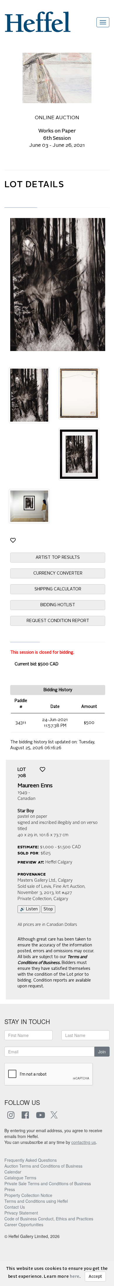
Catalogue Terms (20, 1178)
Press (9, 1189)
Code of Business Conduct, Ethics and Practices (48, 1219)
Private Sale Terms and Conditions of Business (47, 1183)
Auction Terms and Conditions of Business (43, 1166)
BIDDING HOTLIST (57, 605)
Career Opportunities (23, 1224)
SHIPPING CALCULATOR (57, 589)
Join (102, 1052)
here (75, 1277)
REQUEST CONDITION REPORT (58, 621)
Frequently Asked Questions (30, 1160)
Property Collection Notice (28, 1195)
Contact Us (14, 1207)
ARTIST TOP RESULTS (58, 558)
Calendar (12, 1172)
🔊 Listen (29, 909)
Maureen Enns (35, 785)
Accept (95, 1277)
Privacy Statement (21, 1213)
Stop (48, 909)
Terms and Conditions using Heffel (36, 1201)
